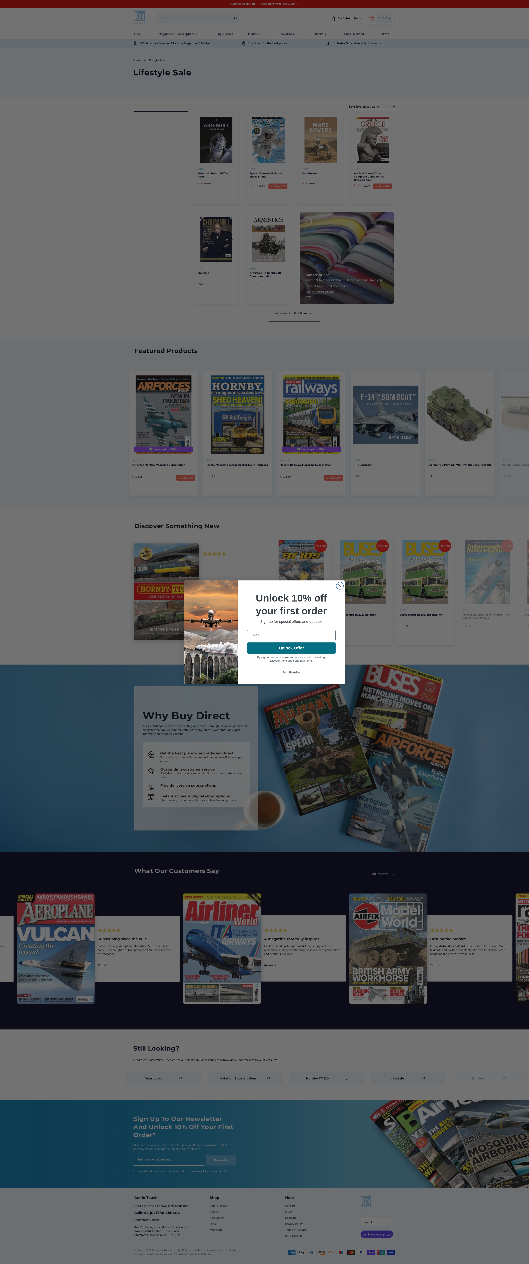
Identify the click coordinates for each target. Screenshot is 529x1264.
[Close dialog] (339, 585)
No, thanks (291, 672)
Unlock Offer (291, 648)
